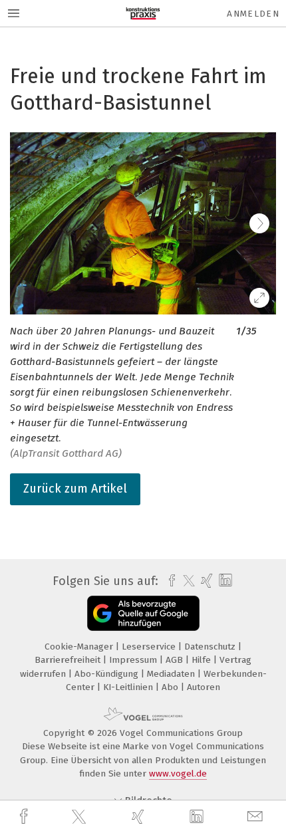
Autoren (203, 687)
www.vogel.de (178, 773)
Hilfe (203, 659)
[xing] (139, 816)
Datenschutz (211, 646)
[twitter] (80, 817)
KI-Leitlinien (129, 687)
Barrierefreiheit (69, 659)
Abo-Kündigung (107, 673)
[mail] (256, 816)
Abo (171, 687)
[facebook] (25, 816)
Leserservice (150, 646)
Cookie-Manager (80, 646)
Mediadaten (172, 673)
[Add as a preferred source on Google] (143, 613)
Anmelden (253, 13)
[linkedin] (198, 817)
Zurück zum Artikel (75, 488)
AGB (176, 659)
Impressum (134, 659)
